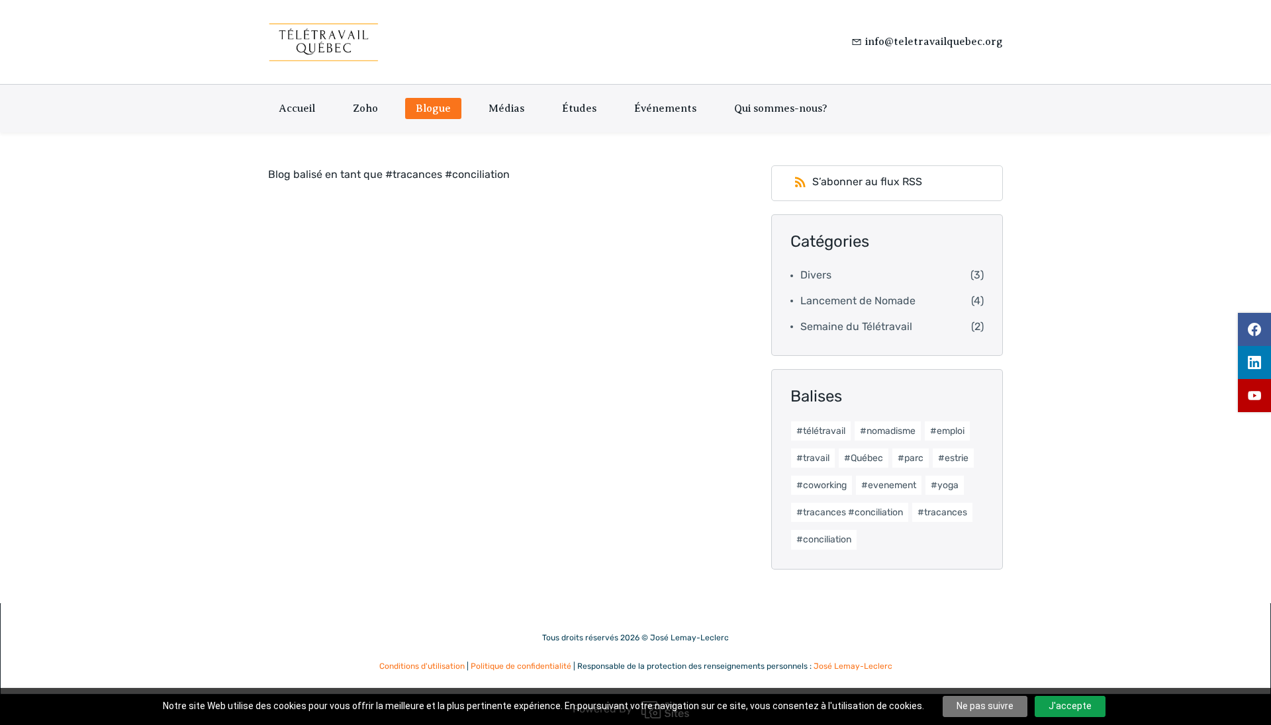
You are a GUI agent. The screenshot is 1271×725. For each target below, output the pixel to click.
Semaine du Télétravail (856, 326)
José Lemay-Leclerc (853, 666)
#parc (910, 458)
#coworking (821, 485)
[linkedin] (1254, 362)
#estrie (953, 458)
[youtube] (1254, 395)
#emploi (947, 431)
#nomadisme (888, 431)
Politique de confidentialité (521, 666)
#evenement (888, 485)
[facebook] (1254, 329)
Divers (815, 275)
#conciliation (823, 539)
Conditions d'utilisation (422, 666)
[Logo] (323, 42)
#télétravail (820, 431)
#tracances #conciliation (849, 512)
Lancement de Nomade (858, 300)
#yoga (945, 485)
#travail (812, 458)
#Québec (863, 458)
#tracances (942, 512)
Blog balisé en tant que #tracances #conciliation (389, 174)
